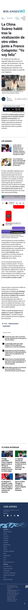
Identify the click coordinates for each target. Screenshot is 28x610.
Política (5, 534)
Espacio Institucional (8, 562)
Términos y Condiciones (9, 573)
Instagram (8, 515)
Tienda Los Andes (7, 568)
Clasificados (6, 570)
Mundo (5, 547)
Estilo (4, 553)
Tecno (4, 557)
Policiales (5, 540)
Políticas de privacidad (9, 575)
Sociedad (5, 538)
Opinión (5, 549)
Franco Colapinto (13, 323)
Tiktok (11, 515)
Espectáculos (10, 18)
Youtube (18, 515)
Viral (4, 560)
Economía (5, 536)
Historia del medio (8, 579)
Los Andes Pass (7, 566)
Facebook (4, 515)
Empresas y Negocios (8, 551)
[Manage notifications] (24, 603)
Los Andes (2, 18)
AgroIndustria (6, 555)
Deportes (5, 542)
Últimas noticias (7, 531)
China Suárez (6, 326)
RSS (4, 577)
